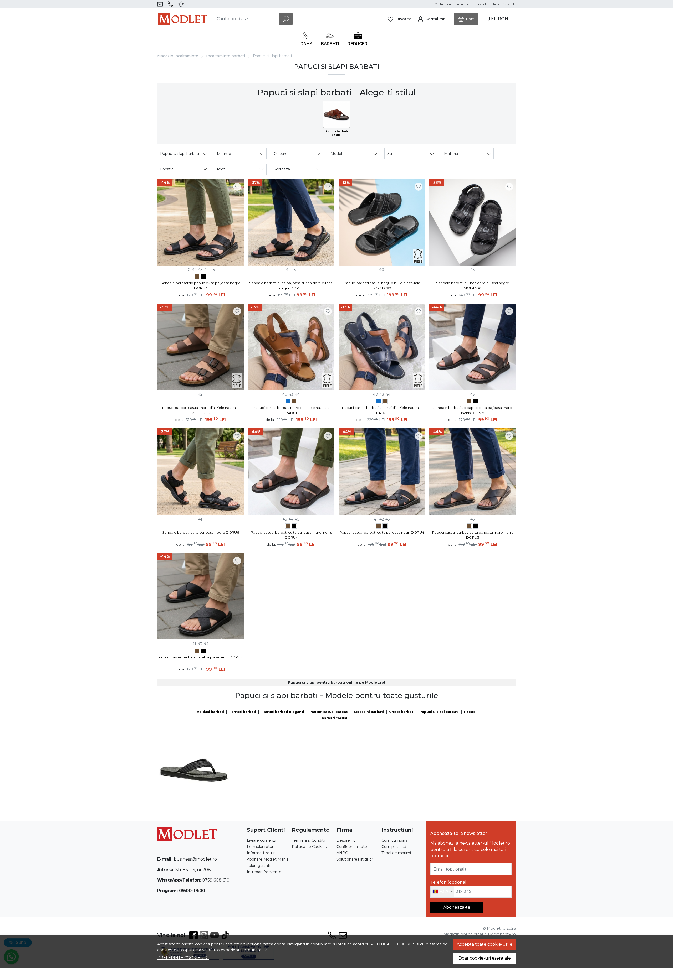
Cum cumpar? (394, 840)
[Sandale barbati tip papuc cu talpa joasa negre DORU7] (203, 277)
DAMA (306, 43)
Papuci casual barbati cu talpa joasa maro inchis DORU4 (291, 535)
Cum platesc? (394, 846)
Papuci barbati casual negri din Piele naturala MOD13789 (382, 285)
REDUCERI (358, 43)
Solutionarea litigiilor (354, 859)
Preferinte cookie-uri (183, 957)
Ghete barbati (401, 712)
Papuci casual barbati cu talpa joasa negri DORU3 (200, 657)
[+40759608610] (171, 4)
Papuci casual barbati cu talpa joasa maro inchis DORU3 (472, 535)
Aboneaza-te (456, 907)
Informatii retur (261, 853)
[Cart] (466, 19)
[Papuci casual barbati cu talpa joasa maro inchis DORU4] (287, 527)
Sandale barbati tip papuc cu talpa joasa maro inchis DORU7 (472, 410)
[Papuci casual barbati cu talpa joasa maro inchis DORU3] (469, 527)
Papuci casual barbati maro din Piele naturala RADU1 (291, 410)
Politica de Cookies (309, 846)
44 (206, 269)
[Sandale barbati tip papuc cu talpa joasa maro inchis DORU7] (197, 277)
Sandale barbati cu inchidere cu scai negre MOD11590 (472, 285)
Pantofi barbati (242, 712)
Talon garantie (260, 865)
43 (200, 269)
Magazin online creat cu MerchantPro (479, 934)
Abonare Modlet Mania (268, 859)
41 (288, 269)
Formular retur (464, 4)
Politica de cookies (392, 944)
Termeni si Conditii (308, 840)
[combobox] (442, 891)
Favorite (482, 4)
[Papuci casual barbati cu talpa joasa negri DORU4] (294, 527)
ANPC (342, 853)
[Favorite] (399, 19)
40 (188, 269)
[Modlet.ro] (182, 19)
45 (213, 269)
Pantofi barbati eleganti (282, 712)
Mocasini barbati (369, 712)
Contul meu (443, 4)
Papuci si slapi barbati (439, 712)
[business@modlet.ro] (161, 4)
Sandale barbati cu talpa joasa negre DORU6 (200, 532)
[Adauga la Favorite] (237, 186)
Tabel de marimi (396, 853)
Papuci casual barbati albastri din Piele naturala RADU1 (382, 410)
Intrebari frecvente (503, 4)
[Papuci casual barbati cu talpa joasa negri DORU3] (475, 527)
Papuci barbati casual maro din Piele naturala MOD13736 (200, 410)
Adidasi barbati (210, 712)
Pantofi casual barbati (329, 712)
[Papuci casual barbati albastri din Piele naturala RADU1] (287, 402)
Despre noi (346, 840)
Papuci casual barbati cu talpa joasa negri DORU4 (382, 532)
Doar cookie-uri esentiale (484, 958)
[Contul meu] (433, 19)
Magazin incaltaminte (177, 56)
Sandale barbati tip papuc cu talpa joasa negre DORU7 (201, 285)
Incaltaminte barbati (225, 56)
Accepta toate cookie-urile (484, 944)
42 (194, 269)
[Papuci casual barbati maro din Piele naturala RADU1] (294, 402)
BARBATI (330, 43)
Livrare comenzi (261, 840)
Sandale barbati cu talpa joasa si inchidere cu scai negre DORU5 (291, 285)
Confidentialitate (351, 846)
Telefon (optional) (449, 882)
